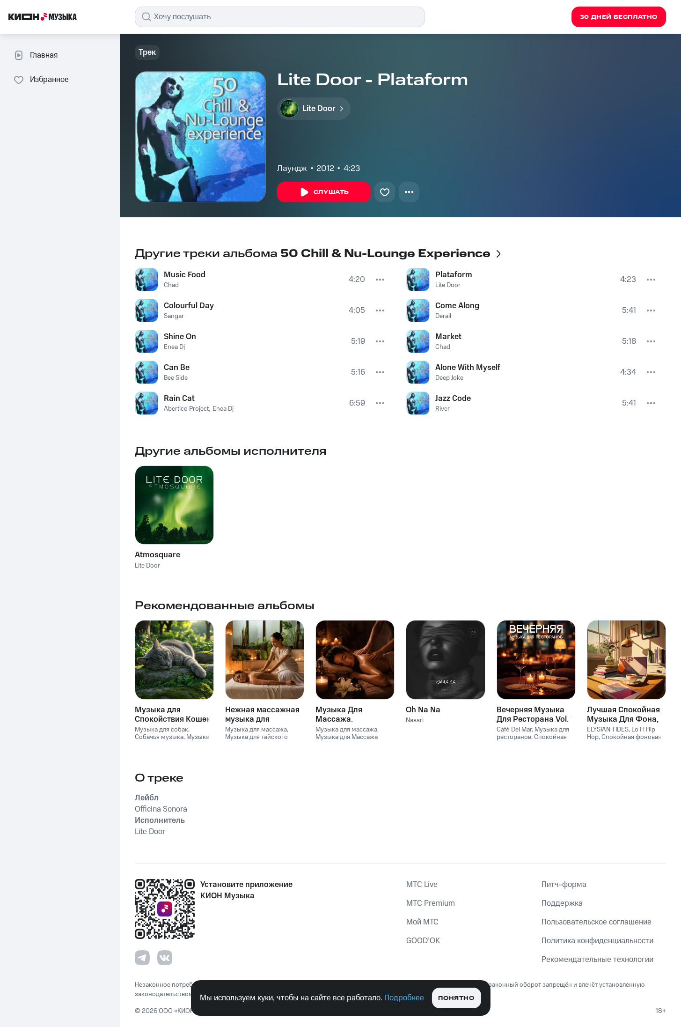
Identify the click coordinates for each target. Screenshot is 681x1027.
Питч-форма (564, 884)
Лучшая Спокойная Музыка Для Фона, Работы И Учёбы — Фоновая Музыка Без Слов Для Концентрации (623, 714)
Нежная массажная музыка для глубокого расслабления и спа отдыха (263, 714)
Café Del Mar (514, 729)
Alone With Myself (467, 367)
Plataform (453, 275)
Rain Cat (179, 398)
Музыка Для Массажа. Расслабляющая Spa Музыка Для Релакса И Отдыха (354, 714)
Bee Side (176, 378)
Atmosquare (157, 555)
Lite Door (448, 285)
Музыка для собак (161, 729)
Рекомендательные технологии (597, 959)
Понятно (456, 998)
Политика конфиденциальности (597, 940)
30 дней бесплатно (619, 17)
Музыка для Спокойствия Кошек (173, 714)
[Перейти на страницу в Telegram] (142, 957)
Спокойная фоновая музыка (532, 741)
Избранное (49, 79)
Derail (443, 316)
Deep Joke (449, 378)
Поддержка (562, 903)
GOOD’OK (423, 940)
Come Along (457, 305)
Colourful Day (189, 305)
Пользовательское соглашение (597, 922)
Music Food (184, 275)
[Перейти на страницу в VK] (164, 957)
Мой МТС (422, 922)
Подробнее (404, 998)
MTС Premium (430, 903)
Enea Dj (174, 347)
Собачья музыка (159, 737)
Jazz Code (453, 398)
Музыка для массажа (256, 729)
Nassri (415, 720)
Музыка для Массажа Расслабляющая (346, 741)
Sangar (174, 316)
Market (448, 336)
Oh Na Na (423, 710)
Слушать (331, 192)
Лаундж (292, 168)
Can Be (177, 367)
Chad (171, 285)
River (442, 409)
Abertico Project (186, 409)
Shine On (180, 336)
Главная (44, 55)
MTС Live (422, 884)
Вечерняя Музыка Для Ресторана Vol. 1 (535, 714)
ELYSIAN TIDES (608, 729)
